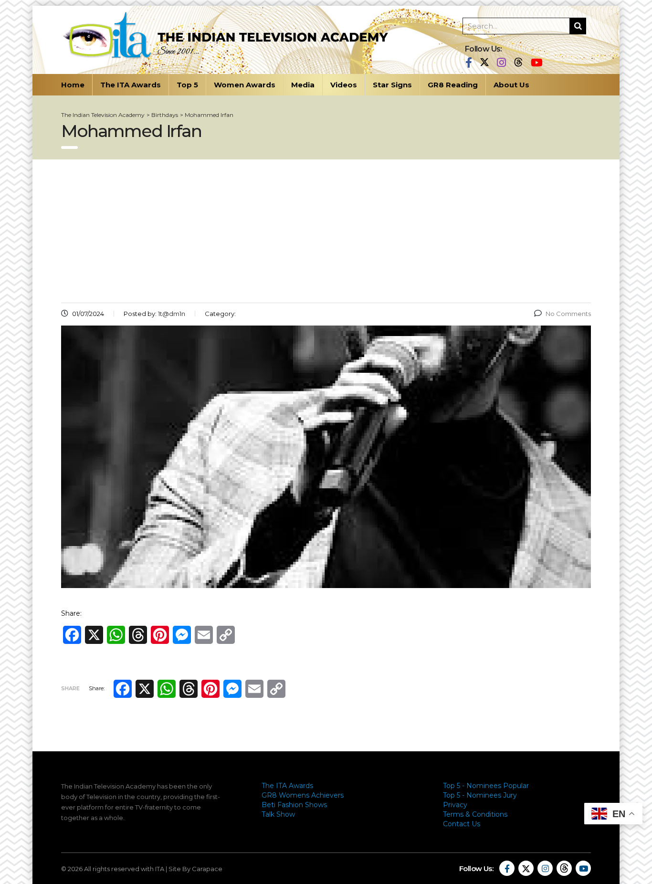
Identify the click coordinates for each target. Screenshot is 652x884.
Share (70, 688)
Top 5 (187, 84)
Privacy (455, 804)
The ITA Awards (130, 84)
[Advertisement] (326, 231)
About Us (511, 84)
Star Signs (392, 84)
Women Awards (244, 84)
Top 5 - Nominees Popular (486, 785)
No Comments (568, 313)
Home (72, 84)
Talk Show (278, 814)
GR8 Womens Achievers (303, 795)
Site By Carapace (195, 869)
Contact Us (461, 824)
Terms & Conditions (475, 814)
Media (303, 84)
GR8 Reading (453, 84)
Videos (343, 84)
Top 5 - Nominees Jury (480, 795)
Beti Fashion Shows (294, 804)
